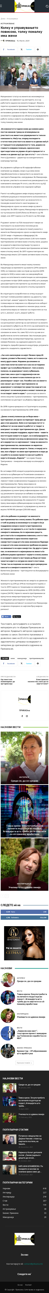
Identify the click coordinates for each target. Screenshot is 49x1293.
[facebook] (22, 715)
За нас (20, 1285)
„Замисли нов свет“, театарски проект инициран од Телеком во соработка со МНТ (32, 1035)
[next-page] (6, 896)
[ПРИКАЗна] (3, 40)
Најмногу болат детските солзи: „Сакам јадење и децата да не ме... (30, 1155)
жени (13, 658)
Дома (3, 18)
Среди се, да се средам (24, 780)
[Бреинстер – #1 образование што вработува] (8, 1051)
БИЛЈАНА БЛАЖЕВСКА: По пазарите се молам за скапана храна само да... (31, 1169)
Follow (43, 917)
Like (44, 912)
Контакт (28, 1285)
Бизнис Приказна (24, 1048)
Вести (24, 822)
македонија (22, 658)
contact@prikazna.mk (33, 1264)
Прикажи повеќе (23, 1063)
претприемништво (36, 658)
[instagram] (27, 715)
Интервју (24, 777)
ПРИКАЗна (10, 41)
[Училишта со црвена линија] (24, 864)
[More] (38, 49)
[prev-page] (2, 896)
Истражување (12, 18)
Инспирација (24, 884)
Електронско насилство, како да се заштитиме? (38, 681)
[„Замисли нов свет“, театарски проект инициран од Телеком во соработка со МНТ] (8, 1033)
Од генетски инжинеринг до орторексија (8, 681)
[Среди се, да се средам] (24, 758)
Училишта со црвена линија (25, 887)
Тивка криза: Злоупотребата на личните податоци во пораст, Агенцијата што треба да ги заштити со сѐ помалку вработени (24, 829)
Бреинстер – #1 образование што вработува (32, 1052)
